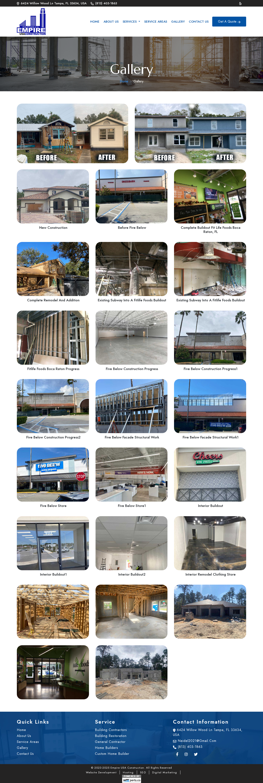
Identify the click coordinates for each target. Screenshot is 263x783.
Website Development (101, 772)
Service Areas (155, 21)
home (21, 729)
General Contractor (110, 741)
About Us (111, 21)
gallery (22, 747)
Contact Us (199, 21)
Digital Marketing (164, 772)
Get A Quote (228, 21)
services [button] (130, 21)
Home (94, 21)
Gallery (178, 21)
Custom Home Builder (112, 753)
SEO (143, 772)
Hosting (128, 772)
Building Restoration (111, 735)
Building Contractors (111, 729)
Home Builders (106, 747)
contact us (25, 753)
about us (24, 735)
